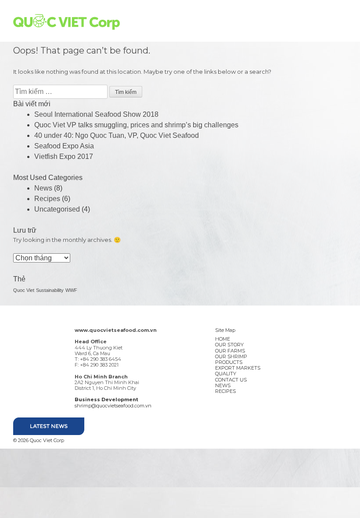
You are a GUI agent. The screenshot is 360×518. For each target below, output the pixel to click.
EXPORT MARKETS (237, 368)
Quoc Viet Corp (66, 22)
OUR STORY (229, 345)
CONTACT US (231, 380)
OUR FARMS (230, 351)
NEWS (222, 385)
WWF (71, 290)
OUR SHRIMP (231, 356)
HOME (222, 339)
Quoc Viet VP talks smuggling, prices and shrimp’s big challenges (136, 125)
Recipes (47, 198)
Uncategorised (57, 209)
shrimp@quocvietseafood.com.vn (113, 406)
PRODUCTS (228, 362)
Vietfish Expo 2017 (63, 156)
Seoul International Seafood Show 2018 (96, 114)
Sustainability (50, 290)
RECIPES (225, 391)
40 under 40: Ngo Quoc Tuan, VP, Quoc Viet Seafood (116, 135)
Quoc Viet (23, 290)
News (43, 188)
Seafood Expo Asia (64, 146)
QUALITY (225, 374)
